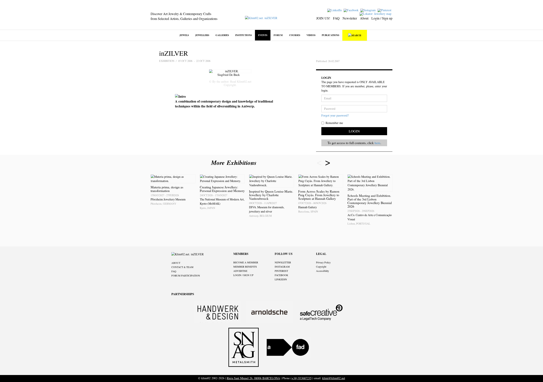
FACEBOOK (281, 275)
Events (262, 35)
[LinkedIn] (335, 10)
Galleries (222, 35)
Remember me (334, 123)
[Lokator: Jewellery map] (376, 13)
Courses (294, 35)
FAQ (336, 18)
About (364, 18)
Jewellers (202, 35)
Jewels (184, 35)
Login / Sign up (381, 18)
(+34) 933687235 (301, 378)
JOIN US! (323, 18)
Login (354, 131)
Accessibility (322, 270)
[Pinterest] (385, 10)
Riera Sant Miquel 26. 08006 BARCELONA (253, 378)
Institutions (243, 35)
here (377, 143)
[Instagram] (368, 10)
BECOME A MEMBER (245, 262)
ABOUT (175, 262)
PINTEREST (281, 270)
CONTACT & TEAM (182, 267)
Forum (278, 35)
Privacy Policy (323, 262)
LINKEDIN (281, 279)
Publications (330, 35)
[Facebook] (352, 10)
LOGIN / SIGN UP (243, 275)
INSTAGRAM (282, 266)
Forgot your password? (335, 115)
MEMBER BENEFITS (245, 266)
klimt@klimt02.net (333, 378)
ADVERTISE (240, 270)
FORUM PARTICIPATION (185, 275)
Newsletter (350, 18)
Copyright (321, 266)
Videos (310, 35)
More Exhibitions (235, 162)
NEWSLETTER (283, 262)
